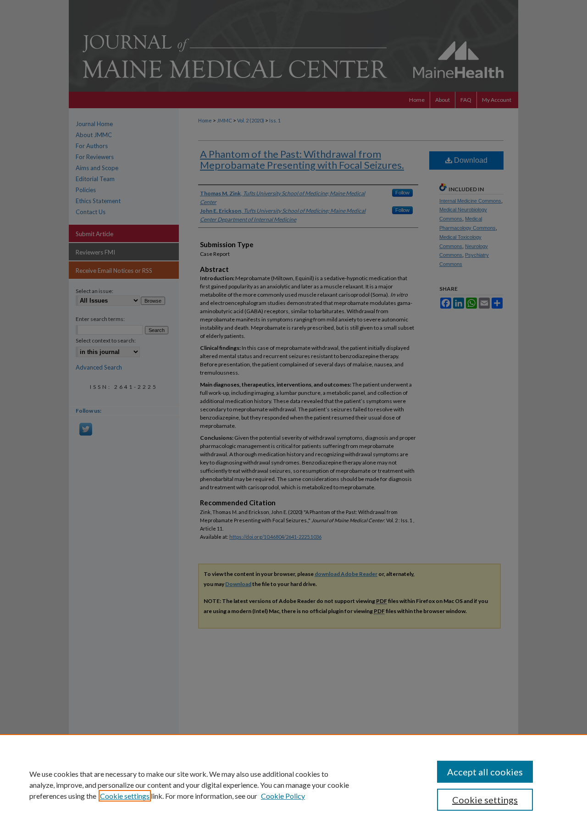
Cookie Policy (283, 795)
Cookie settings (125, 795)
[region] (293, 784)
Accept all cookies (485, 771)
